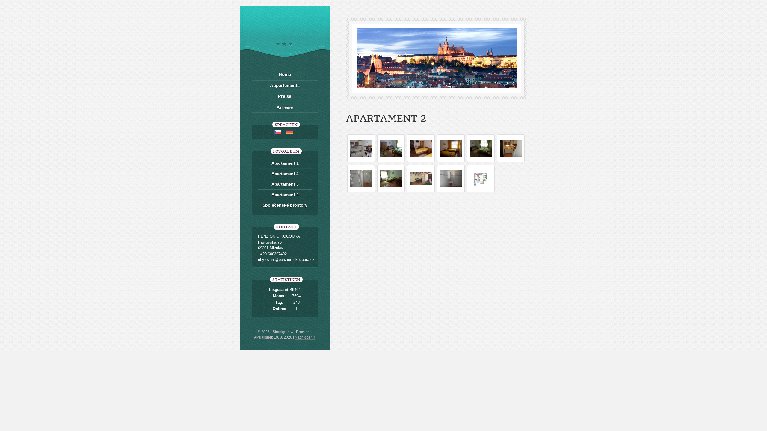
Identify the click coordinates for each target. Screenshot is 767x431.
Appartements (285, 85)
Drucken (303, 332)
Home (285, 74)
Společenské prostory (284, 205)
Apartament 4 (285, 194)
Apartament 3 (285, 184)
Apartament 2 (285, 173)
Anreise (285, 107)
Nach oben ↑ (305, 337)
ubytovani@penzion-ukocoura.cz (286, 259)
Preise (284, 96)
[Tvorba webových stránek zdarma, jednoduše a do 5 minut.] (292, 332)
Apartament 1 (285, 163)
